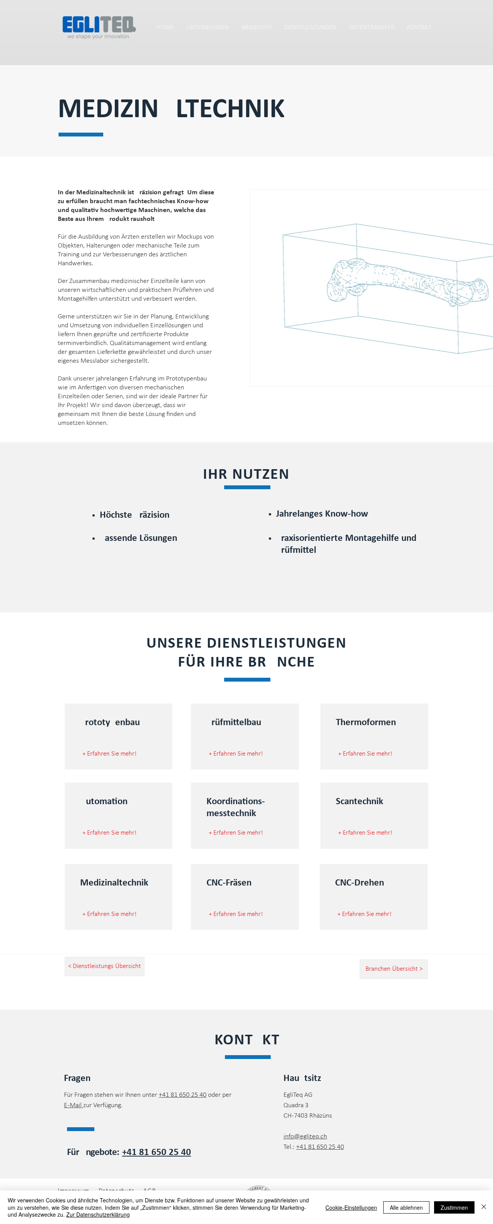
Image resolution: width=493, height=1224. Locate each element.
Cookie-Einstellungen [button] (351, 1207)
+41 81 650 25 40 (182, 1095)
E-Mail (73, 1105)
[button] (372, 28)
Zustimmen (454, 1207)
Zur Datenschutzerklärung (98, 1214)
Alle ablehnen (406, 1207)
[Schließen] (483, 1207)
